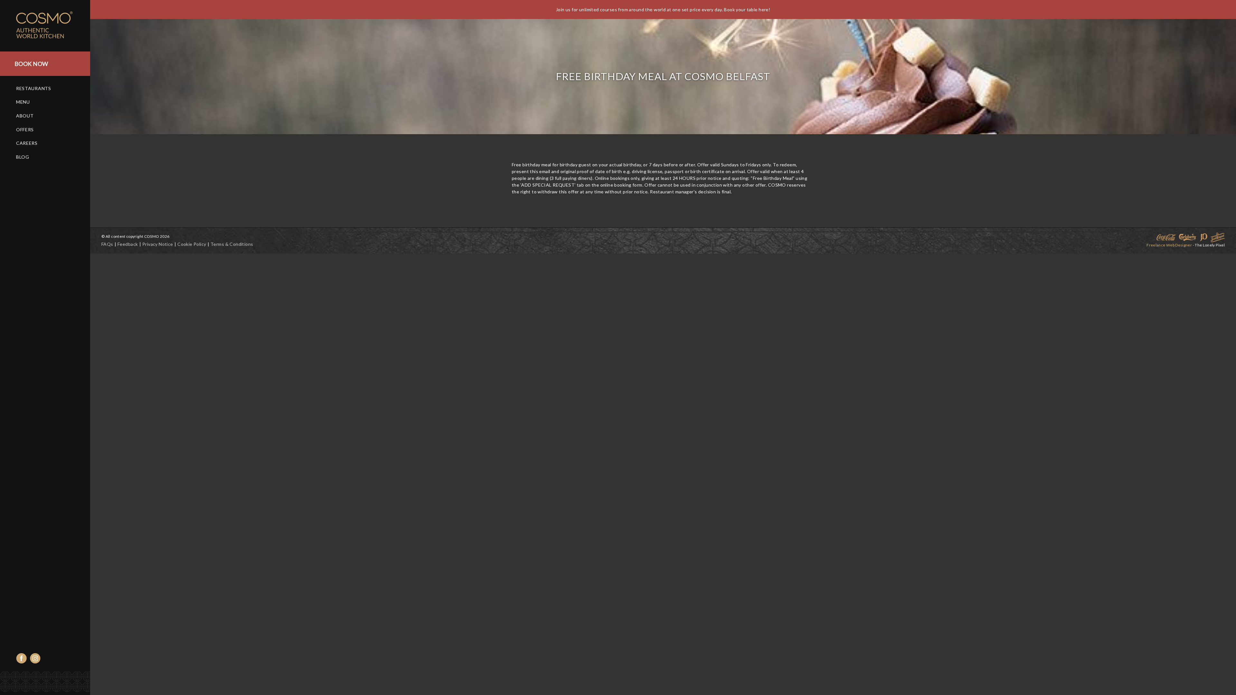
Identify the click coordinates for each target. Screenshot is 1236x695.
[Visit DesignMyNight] (169, 446)
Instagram (35, 658)
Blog (22, 157)
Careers (27, 143)
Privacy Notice (157, 244)
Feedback (127, 244)
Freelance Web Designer (1169, 245)
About (25, 115)
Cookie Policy (191, 244)
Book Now (31, 63)
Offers (25, 129)
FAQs (107, 244)
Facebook (21, 658)
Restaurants (33, 88)
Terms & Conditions (232, 244)
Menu (23, 102)
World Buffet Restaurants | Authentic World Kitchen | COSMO (51, 25)
